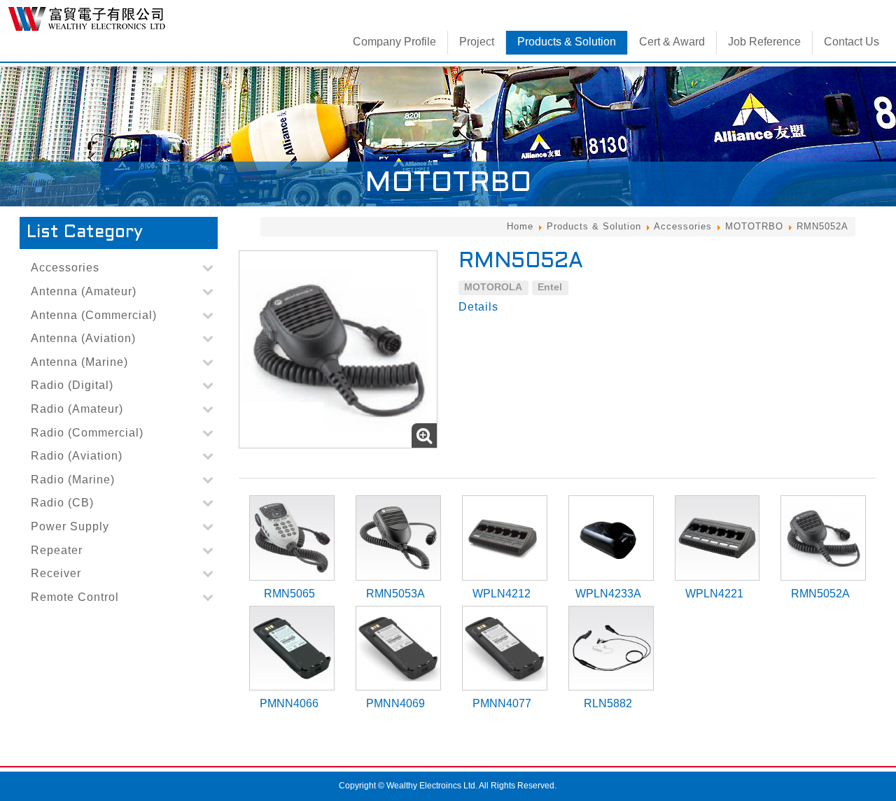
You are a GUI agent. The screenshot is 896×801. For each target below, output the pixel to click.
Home (520, 226)
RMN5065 (289, 594)
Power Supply (70, 526)
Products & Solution (566, 42)
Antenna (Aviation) (83, 338)
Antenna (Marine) (79, 362)
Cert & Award (672, 42)
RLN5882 (608, 703)
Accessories (683, 226)
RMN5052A (820, 594)
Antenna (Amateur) (83, 291)
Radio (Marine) (73, 479)
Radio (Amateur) (77, 409)
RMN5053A (395, 594)
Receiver (56, 573)
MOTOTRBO (754, 226)
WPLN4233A (608, 594)
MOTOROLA (493, 286)
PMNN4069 (395, 703)
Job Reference (764, 42)
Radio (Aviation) (76, 456)
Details (478, 307)
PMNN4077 (501, 703)
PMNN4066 (289, 703)
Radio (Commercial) (87, 433)
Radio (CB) (62, 503)
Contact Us (851, 42)
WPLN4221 (714, 594)
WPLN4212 (501, 594)
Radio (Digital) (72, 385)
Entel (550, 286)
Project (476, 42)
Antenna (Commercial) (94, 315)
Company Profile (394, 42)
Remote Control (75, 597)
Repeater (57, 550)
